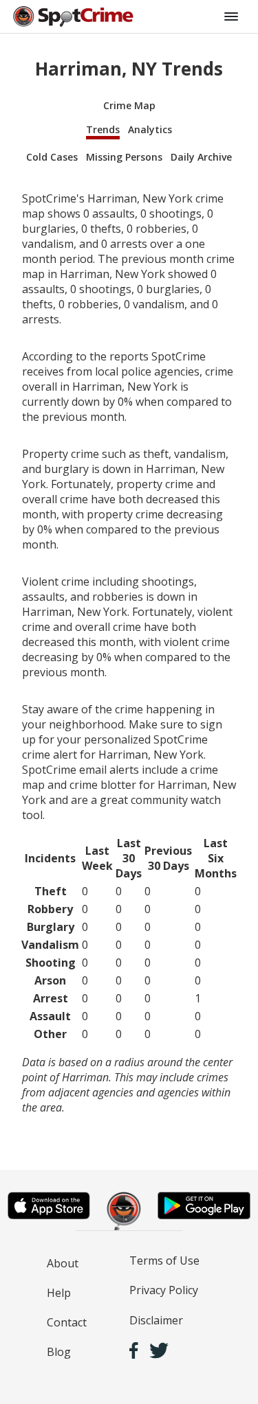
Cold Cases (52, 156)
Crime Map (129, 105)
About (62, 1263)
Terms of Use (164, 1260)
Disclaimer (156, 1320)
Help (59, 1292)
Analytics (150, 129)
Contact (67, 1322)
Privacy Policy (163, 1290)
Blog (59, 1351)
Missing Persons (124, 156)
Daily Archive (201, 156)
